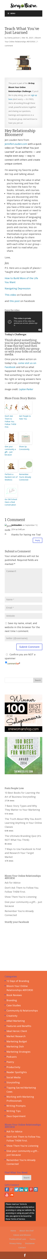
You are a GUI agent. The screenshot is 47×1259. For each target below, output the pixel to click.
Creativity (12, 1015)
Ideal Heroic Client (17, 1031)
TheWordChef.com (17, 1239)
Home (13, 1230)
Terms (32, 1239)
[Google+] (12, 1190)
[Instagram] (36, 1190)
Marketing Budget (17, 1041)
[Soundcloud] (12, 1196)
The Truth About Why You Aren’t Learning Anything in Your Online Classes (23, 822)
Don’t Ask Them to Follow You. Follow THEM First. (10, 421)
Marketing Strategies (18, 1051)
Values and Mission (22, 1235)
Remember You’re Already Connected (25, 477)
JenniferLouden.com (16, 143)
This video (10, 294)
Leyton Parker (26, 389)
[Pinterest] (31, 1190)
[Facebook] (7, 1190)
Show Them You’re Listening (21, 896)
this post (15, 301)
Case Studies (14, 1005)
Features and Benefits (19, 1026)
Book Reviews (14, 995)
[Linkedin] (21, 1190)
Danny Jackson (13, 37)
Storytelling (13, 1082)
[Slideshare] (26, 1190)
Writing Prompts (16, 1105)
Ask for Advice (12, 882)
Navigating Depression (17, 288)
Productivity (13, 1067)
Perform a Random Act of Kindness (11, 477)
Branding (12, 1000)
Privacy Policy (16, 1243)
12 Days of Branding (18, 981)
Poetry (10, 1061)
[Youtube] (7, 1196)
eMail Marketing (16, 1020)
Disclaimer (30, 1243)
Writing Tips (14, 1111)
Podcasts (12, 1056)
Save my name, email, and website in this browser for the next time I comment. (22, 627)
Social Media (13, 1077)
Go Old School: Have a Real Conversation (11, 502)
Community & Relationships (22, 1010)
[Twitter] (16, 1190)
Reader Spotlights (17, 1072)
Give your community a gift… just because (10, 450)
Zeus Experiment (16, 1116)
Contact (22, 1247)
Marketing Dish (15, 1046)
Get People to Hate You (25, 417)
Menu (12, 13)
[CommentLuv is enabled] (13, 662)
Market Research (16, 1036)
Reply (37, 540)
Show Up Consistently (24, 447)
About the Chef (26, 1230)
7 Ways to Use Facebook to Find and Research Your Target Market (23, 852)
